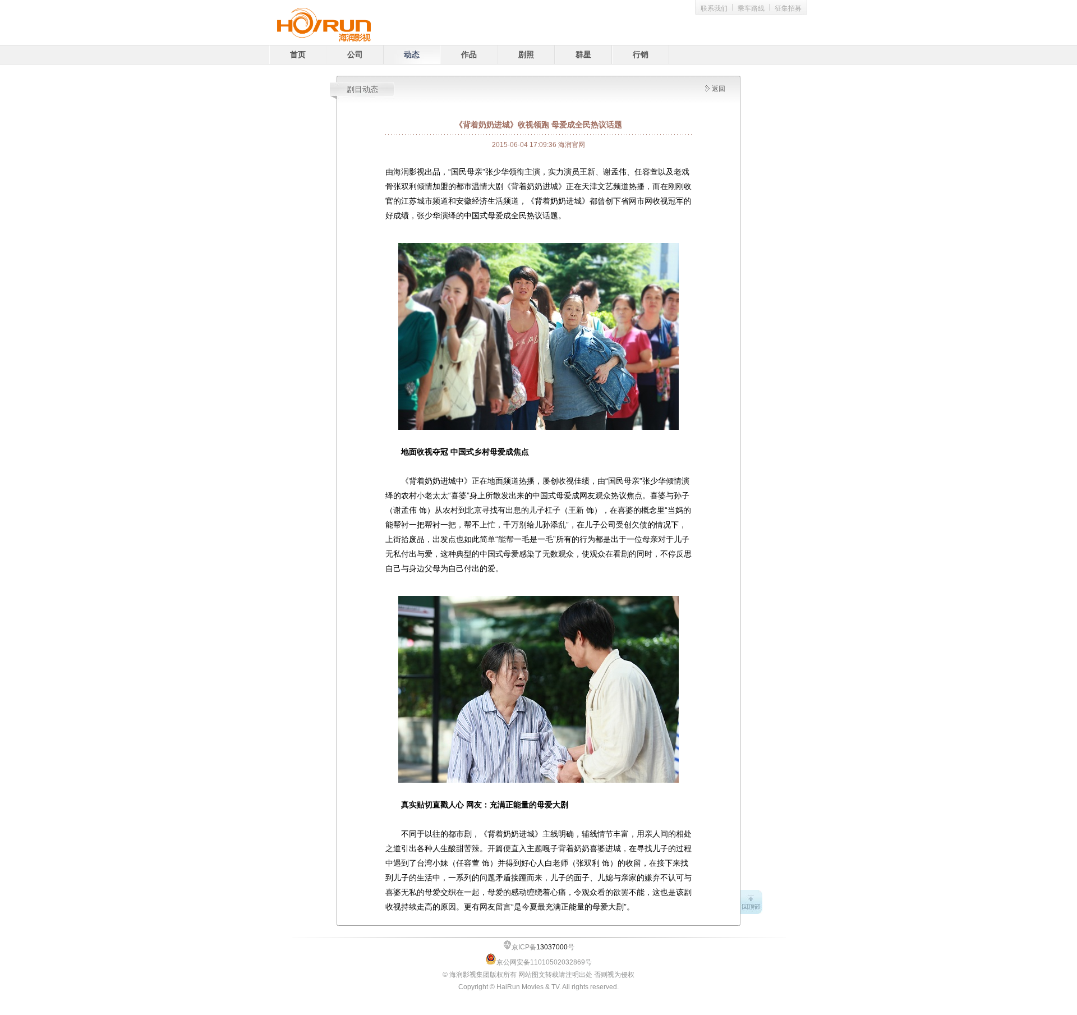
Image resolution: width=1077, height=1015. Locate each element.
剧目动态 (362, 89)
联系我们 (714, 8)
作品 (469, 54)
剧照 (526, 54)
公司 (355, 54)
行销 (640, 54)
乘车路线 (751, 8)
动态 (412, 54)
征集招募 (788, 8)
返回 (718, 89)
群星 (583, 54)
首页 (298, 54)
